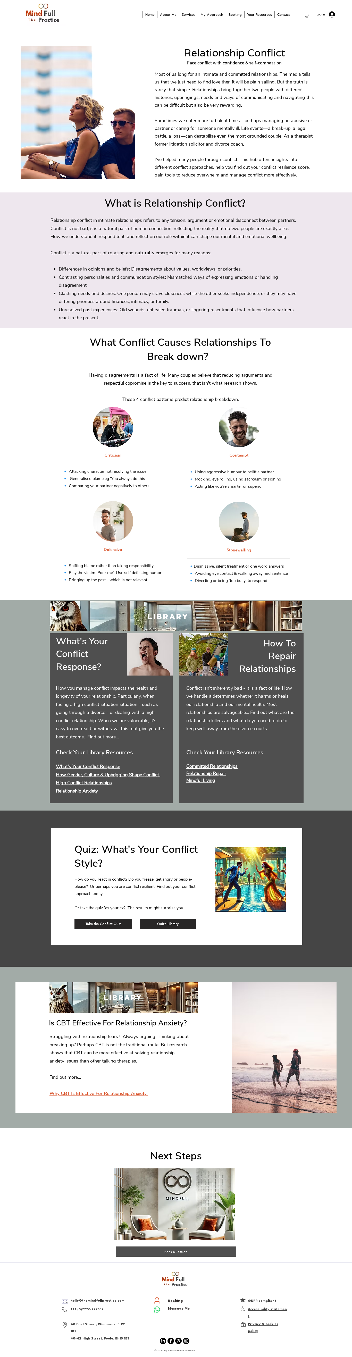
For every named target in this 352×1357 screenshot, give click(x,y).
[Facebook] (170, 1341)
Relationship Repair (206, 773)
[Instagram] (186, 1341)
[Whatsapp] (157, 1309)
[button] (306, 16)
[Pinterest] (178, 1341)
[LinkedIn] (163, 1341)
